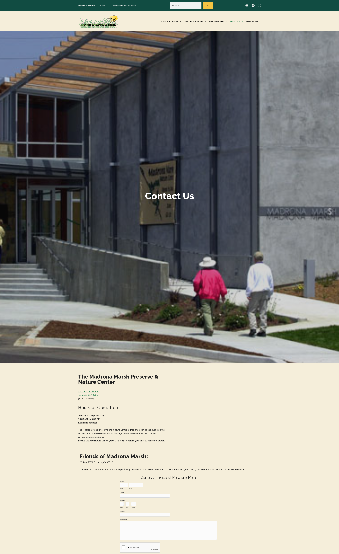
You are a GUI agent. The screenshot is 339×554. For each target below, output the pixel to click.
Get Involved (216, 21)
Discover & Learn (194, 21)
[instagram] (259, 5)
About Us (235, 21)
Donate (104, 5)
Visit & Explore (169, 21)
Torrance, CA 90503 (88, 394)
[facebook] (253, 5)
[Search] (208, 5)
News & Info (253, 21)
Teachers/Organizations (125, 5)
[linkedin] (246, 5)
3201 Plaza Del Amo (88, 391)
